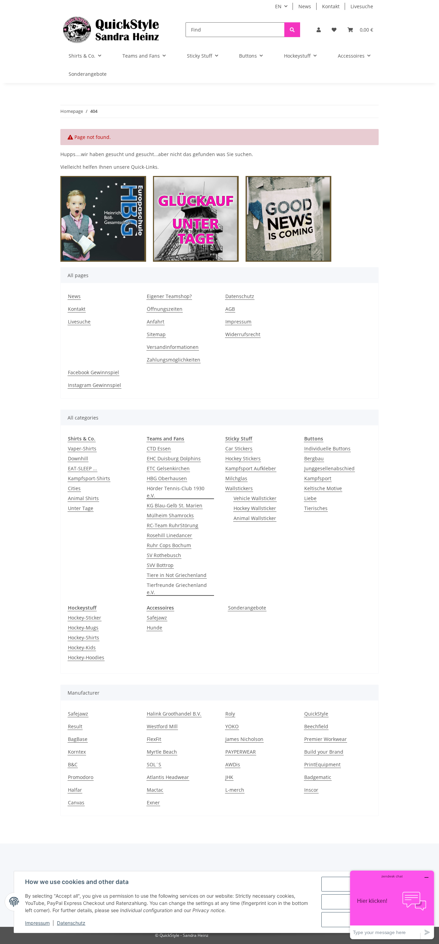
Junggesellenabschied (329, 468)
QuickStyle (316, 713)
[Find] (292, 29)
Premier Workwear (325, 739)
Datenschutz (71, 923)
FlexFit (154, 739)
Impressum (37, 923)
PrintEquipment (322, 764)
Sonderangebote (247, 607)
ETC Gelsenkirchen (168, 468)
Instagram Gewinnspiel (94, 385)
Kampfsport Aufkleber (250, 468)
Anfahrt (155, 321)
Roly (230, 713)
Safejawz (157, 617)
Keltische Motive (323, 488)
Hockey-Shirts (83, 637)
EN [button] (278, 6)
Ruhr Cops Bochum (169, 545)
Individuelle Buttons (327, 448)
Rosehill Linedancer (169, 535)
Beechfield (316, 726)
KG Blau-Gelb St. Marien (174, 505)
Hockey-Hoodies (86, 657)
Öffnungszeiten (164, 309)
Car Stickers (238, 448)
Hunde (154, 627)
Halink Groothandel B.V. (174, 713)
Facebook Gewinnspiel (93, 372)
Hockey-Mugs (83, 627)
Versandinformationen (173, 347)
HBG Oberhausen (167, 478)
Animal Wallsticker (255, 518)
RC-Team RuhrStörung (172, 525)
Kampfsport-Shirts (89, 478)
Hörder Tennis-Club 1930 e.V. (175, 492)
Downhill (78, 458)
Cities (74, 488)
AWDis (232, 764)
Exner (153, 802)
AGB (230, 309)
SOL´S (154, 764)
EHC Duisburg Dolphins (174, 458)
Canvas (76, 802)
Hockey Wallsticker (255, 508)
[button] (318, 30)
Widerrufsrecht (242, 334)
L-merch (234, 790)
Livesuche (362, 6)
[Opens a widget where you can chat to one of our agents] (392, 905)
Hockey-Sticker (84, 617)
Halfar (75, 790)
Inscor (311, 790)
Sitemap (156, 334)
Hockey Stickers (243, 458)
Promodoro (80, 777)
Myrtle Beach (162, 751)
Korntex (77, 751)
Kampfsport (317, 478)
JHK (229, 777)
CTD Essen (159, 448)
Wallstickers (239, 488)
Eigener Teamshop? (169, 296)
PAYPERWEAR (240, 751)
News (304, 6)
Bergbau (314, 458)
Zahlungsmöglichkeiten (173, 359)
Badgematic (317, 777)
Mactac (155, 790)
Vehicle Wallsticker (255, 498)
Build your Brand (323, 751)
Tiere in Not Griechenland (176, 575)
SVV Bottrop (160, 565)
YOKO (232, 726)
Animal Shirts (83, 498)
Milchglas (236, 478)
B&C (73, 764)
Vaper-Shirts (82, 448)
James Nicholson (244, 739)
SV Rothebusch (164, 555)
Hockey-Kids (82, 647)
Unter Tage (80, 508)
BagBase (77, 739)
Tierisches (316, 508)
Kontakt (331, 6)
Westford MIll (162, 726)
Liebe (310, 498)
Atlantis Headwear (168, 777)
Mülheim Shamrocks (170, 515)
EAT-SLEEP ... (82, 468)
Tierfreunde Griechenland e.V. (177, 588)
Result (75, 726)
